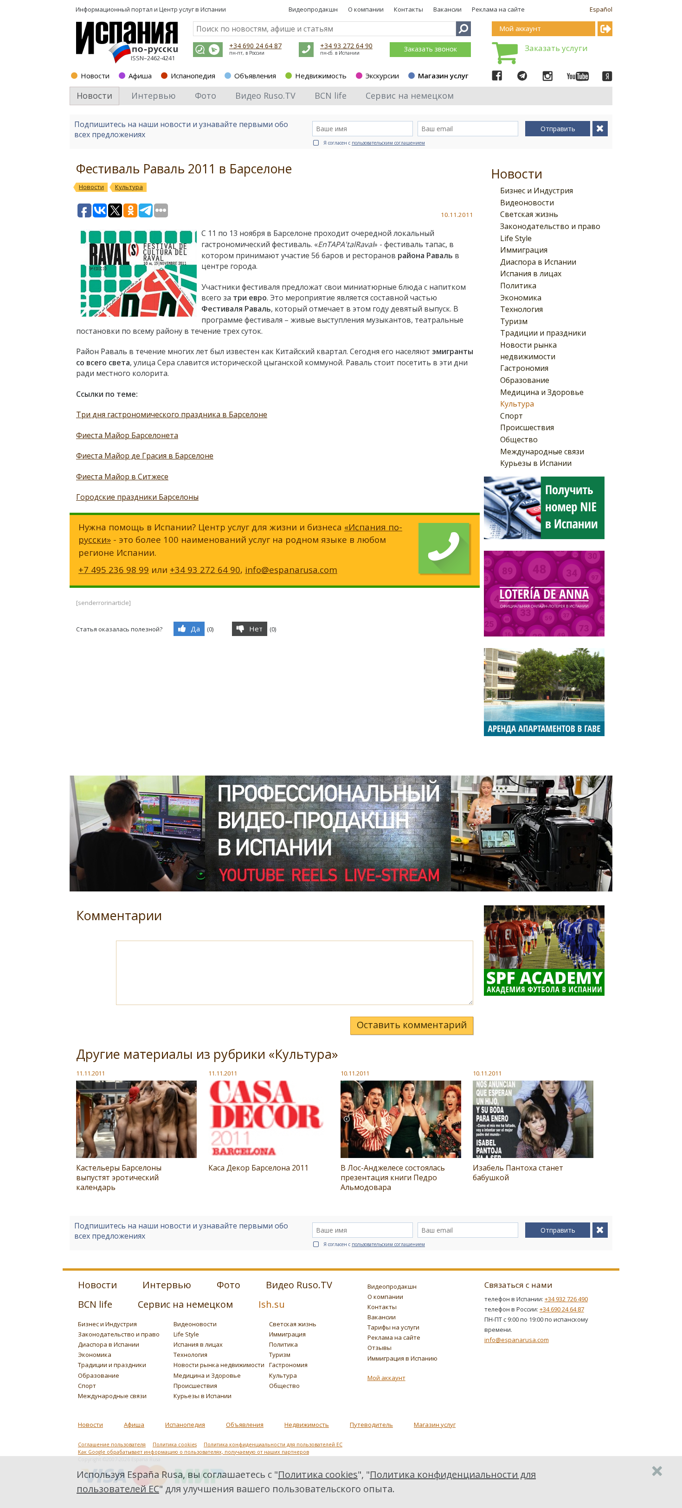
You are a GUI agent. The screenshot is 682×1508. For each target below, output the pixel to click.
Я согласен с (374, 143)
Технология (521, 309)
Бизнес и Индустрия (536, 190)
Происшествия (527, 427)
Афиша (140, 75)
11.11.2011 (90, 1073)
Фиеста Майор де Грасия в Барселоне (144, 456)
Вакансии (447, 9)
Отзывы (379, 1347)
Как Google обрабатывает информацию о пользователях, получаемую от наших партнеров (193, 1452)
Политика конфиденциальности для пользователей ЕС (273, 1444)
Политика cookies (175, 1444)
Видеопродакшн (313, 9)
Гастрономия (524, 368)
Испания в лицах (530, 273)
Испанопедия (193, 75)
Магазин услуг (443, 75)
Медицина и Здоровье (542, 392)
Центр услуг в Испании (192, 9)
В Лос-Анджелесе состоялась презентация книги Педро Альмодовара (393, 1177)
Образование (524, 380)
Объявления (255, 75)
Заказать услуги (556, 48)
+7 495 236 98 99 (113, 569)
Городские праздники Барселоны (137, 497)
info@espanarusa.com (291, 569)
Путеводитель (371, 1424)
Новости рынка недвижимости (219, 1365)
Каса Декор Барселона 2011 (258, 1168)
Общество (519, 439)
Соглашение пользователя (112, 1444)
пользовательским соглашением (388, 143)
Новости (95, 75)
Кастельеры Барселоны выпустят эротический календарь (118, 1177)
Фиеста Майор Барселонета (127, 435)
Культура (517, 404)
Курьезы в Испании (536, 463)
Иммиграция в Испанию (402, 1358)
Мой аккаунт (386, 1378)
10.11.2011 (355, 1073)
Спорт (511, 416)
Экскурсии (382, 75)
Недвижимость (321, 75)
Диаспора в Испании (538, 262)
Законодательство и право (550, 226)
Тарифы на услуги (393, 1327)
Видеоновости (527, 202)
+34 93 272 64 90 (346, 45)
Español (601, 9)
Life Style (516, 238)
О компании (366, 9)
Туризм (514, 321)
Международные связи (542, 451)
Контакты (408, 9)
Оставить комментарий (412, 1024)
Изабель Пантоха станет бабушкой (518, 1173)
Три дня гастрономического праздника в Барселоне (171, 414)
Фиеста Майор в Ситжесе (122, 476)
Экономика (520, 298)
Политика (518, 285)
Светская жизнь (529, 214)
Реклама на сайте (498, 9)
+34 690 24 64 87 (255, 45)
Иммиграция (523, 250)
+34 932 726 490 (566, 1299)
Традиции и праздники (543, 333)
